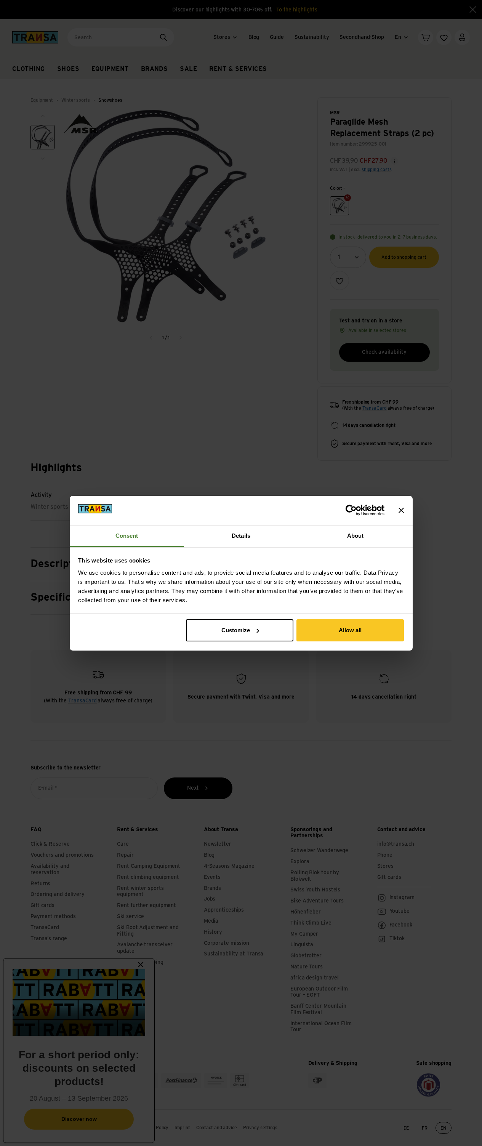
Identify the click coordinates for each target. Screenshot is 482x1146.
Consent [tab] (126, 535)
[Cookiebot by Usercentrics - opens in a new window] (351, 510)
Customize (235, 630)
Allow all (350, 630)
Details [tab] (241, 535)
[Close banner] (401, 510)
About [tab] (355, 535)
